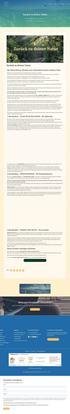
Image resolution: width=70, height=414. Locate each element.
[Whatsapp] (37, 337)
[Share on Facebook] (11, 270)
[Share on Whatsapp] (14, 270)
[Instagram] (31, 337)
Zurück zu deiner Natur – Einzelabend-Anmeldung (35, 260)
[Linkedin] (33, 337)
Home (45, 3)
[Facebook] (29, 337)
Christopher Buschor (46, 372)
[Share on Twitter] (20, 270)
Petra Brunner (61, 3)
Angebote (50, 3)
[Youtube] (35, 337)
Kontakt (68, 3)
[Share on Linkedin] (17, 270)
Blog (55, 3)
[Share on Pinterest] (23, 270)
